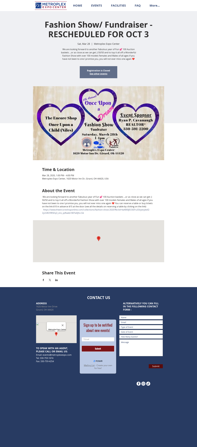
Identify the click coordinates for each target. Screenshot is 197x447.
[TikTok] (148, 384)
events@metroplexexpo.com (57, 354)
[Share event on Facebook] (43, 280)
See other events (98, 73)
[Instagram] (143, 384)
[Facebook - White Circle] (139, 384)
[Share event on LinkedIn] (56, 280)
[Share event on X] (50, 280)
